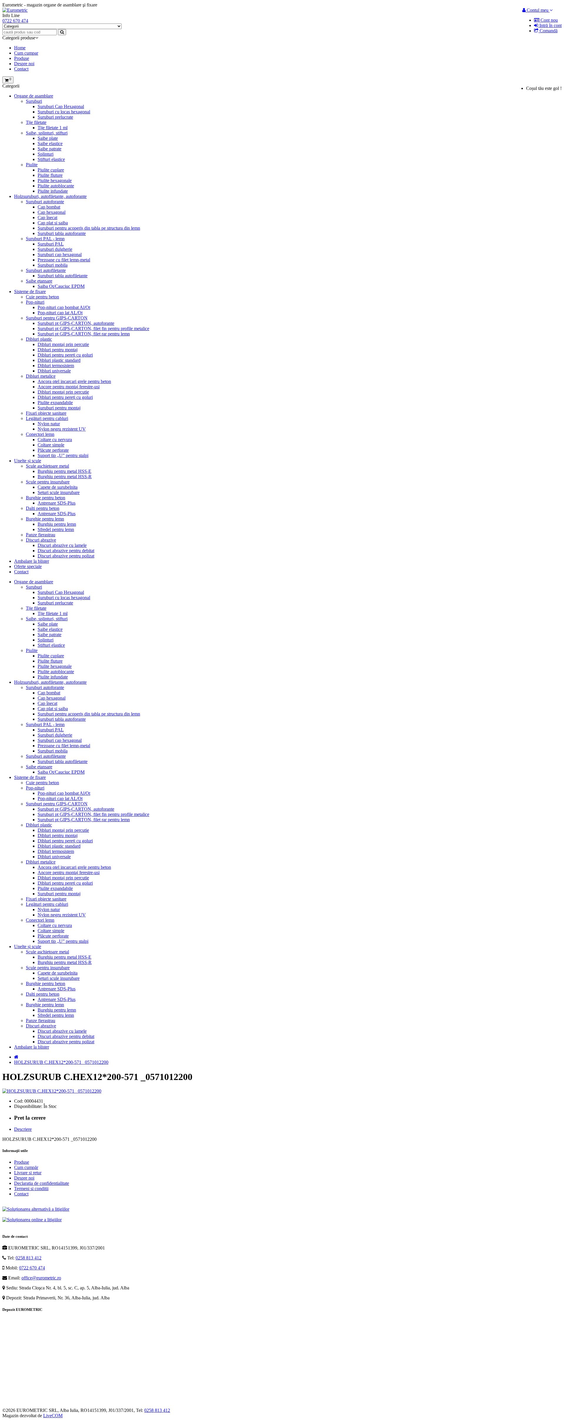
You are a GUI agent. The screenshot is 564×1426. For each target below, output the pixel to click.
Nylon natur (49, 423)
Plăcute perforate (53, 450)
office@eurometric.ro (41, 1277)
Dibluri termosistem (56, 365)
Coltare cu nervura (55, 439)
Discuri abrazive (41, 540)
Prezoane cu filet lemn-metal (64, 259)
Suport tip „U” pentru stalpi (63, 455)
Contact (21, 68)
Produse (21, 58)
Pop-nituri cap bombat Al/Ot (64, 307)
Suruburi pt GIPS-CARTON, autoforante (76, 323)
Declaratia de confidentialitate (41, 1183)
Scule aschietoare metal (47, 465)
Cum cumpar (26, 53)
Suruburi (34, 101)
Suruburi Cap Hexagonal (61, 106)
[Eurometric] (15, 10)
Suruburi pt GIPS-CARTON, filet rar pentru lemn (84, 333)
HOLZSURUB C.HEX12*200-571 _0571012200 (61, 1062)
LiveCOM (53, 1415)
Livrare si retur (27, 1172)
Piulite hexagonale (55, 180)
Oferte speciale (28, 566)
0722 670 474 (32, 1267)
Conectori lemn (40, 434)
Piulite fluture (50, 175)
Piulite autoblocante (56, 185)
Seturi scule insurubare (59, 492)
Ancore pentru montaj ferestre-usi (69, 386)
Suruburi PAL (51, 243)
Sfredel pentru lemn (56, 529)
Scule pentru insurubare (48, 481)
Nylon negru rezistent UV (62, 428)
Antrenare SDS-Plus (56, 502)
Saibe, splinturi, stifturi (47, 132)
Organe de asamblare (33, 95)
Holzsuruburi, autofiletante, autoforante (50, 196)
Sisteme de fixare (30, 291)
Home (20, 47)
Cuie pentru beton (42, 296)
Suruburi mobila (53, 265)
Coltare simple (51, 444)
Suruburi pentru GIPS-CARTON (57, 317)
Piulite (32, 164)
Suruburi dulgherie (55, 249)
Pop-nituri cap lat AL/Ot (60, 312)
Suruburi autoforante (45, 201)
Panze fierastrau (40, 534)
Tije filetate (36, 122)
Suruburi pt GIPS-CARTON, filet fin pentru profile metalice (93, 328)
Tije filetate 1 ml (53, 127)
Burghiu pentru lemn (57, 524)
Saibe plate (48, 138)
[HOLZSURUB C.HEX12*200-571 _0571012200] (51, 1091)
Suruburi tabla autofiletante (63, 275)
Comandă (548, 30)
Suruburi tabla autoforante (62, 233)
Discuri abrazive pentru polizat (66, 555)
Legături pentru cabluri (47, 418)
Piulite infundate (53, 191)
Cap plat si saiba (53, 222)
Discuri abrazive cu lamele (62, 545)
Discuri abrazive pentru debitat (66, 550)
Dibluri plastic (39, 339)
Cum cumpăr (26, 1167)
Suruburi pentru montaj (59, 407)
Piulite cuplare (51, 169)
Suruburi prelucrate (55, 117)
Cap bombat (49, 206)
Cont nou (548, 20)
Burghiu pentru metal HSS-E (64, 471)
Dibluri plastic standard (59, 360)
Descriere (23, 1129)
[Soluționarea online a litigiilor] (32, 1219)
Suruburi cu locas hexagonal (64, 111)
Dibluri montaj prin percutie (63, 344)
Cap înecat (47, 217)
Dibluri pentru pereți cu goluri (65, 354)
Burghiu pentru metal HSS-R (65, 476)
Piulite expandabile (55, 402)
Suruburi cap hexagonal (60, 254)
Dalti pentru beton (42, 508)
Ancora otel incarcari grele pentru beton (74, 381)
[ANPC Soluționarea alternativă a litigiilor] (35, 1209)
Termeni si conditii (31, 1188)
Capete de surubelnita (58, 487)
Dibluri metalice (41, 376)
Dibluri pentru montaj (58, 349)
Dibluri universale (54, 370)
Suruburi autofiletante (46, 270)
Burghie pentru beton (45, 497)
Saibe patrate (49, 148)
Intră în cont (550, 25)
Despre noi (24, 63)
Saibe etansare (39, 280)
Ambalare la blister (31, 561)
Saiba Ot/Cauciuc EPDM (61, 286)
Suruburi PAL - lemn (45, 238)
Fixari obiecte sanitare (46, 413)
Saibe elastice (50, 143)
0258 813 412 (28, 1257)
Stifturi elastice (51, 159)
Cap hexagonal (52, 212)
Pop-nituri (35, 302)
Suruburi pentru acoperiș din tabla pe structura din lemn (89, 228)
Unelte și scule (27, 460)
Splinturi (45, 154)
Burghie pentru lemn (45, 518)
